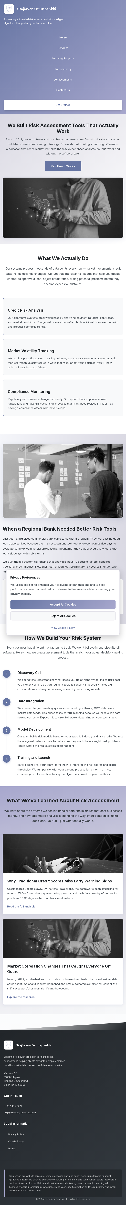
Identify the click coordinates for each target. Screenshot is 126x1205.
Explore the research (21, 997)
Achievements (63, 79)
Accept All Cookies (63, 604)
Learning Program (63, 58)
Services (63, 48)
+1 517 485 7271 (13, 1106)
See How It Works (63, 166)
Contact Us (63, 90)
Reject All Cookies (63, 616)
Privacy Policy (16, 1134)
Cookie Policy (16, 1141)
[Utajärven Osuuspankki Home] (9, 9)
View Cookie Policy (63, 627)
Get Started (63, 105)
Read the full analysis (21, 906)
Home (63, 37)
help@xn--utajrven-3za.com (20, 1112)
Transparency (63, 69)
